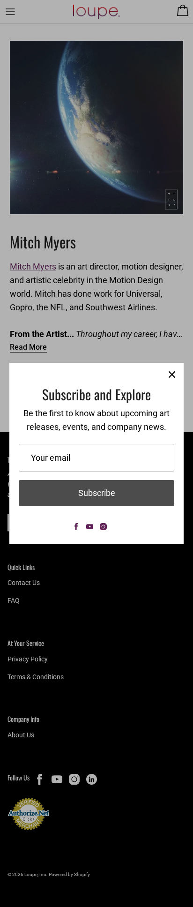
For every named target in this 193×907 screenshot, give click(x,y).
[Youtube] (89, 526)
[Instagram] (103, 526)
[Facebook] (76, 526)
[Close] (172, 374)
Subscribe (96, 493)
